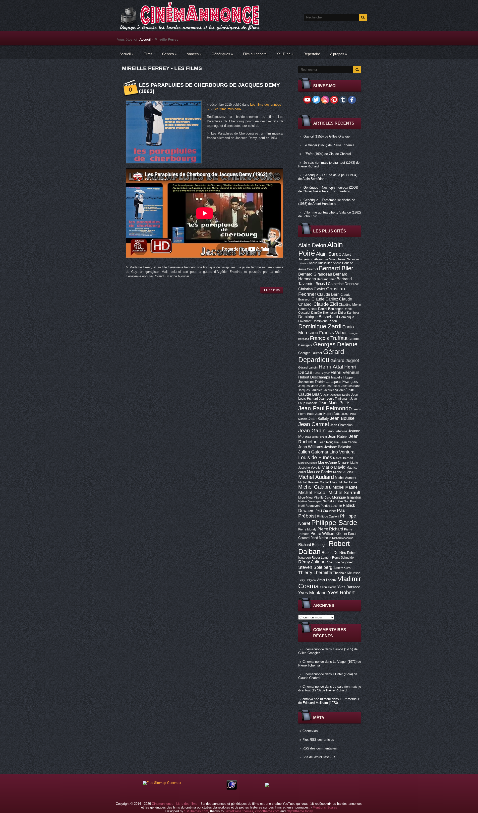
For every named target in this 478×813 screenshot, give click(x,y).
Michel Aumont (345, 478)
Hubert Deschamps (314, 377)
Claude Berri (328, 294)
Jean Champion (341, 425)
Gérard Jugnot (344, 360)
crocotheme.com (267, 811)
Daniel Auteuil (307, 309)
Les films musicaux (227, 109)
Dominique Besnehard (318, 316)
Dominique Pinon (324, 321)
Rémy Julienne (313, 561)
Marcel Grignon (307, 462)
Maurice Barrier (319, 472)
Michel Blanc (329, 482)
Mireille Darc (322, 497)
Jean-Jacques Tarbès (336, 394)
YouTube (285, 54)
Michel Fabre (348, 482)
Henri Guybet (321, 372)
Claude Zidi (325, 304)
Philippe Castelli (328, 516)
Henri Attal (331, 367)
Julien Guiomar (313, 451)
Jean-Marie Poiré (334, 402)
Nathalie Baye (333, 501)
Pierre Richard (330, 529)
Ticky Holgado (307, 580)
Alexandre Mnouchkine (330, 259)
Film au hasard (255, 54)
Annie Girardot (308, 269)
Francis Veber (333, 332)
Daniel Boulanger (330, 309)
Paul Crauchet (325, 511)
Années (194, 54)
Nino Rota (350, 501)
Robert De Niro (334, 553)
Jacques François (342, 381)
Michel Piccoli (312, 492)
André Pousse (343, 263)
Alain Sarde (328, 254)
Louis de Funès (315, 457)
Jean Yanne (348, 442)
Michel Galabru (315, 487)
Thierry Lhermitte (315, 572)
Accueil (145, 39)
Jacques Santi (350, 386)
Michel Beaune (308, 482)
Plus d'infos (272, 290)
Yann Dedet (328, 587)
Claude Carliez (324, 299)
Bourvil (321, 284)
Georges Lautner (310, 353)
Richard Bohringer (313, 545)
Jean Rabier (338, 437)
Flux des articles (318, 739)
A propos (338, 54)
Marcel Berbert (343, 458)
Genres (169, 54)
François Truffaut (329, 338)
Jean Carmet (313, 424)
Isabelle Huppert (343, 377)
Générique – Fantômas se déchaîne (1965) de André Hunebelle (326, 202)
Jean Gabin (312, 430)
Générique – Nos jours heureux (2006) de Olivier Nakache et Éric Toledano (328, 189)
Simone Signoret (341, 562)
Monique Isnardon (346, 497)
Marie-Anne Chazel (333, 462)
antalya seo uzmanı (316, 699)
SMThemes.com (196, 811)
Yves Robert (341, 592)
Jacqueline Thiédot (311, 382)
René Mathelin (320, 538)
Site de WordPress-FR (318, 757)
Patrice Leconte (331, 506)
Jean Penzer (319, 436)
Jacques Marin (308, 386)
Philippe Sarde (334, 522)
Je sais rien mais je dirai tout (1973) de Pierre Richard (329, 688)
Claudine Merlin (350, 304)
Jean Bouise (342, 418)
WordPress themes (239, 811)
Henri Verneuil (345, 372)
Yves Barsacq (348, 587)
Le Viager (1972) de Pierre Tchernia (328, 145)
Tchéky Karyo (342, 568)
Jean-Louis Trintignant (334, 398)
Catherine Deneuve (343, 284)
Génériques (222, 54)
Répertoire (311, 54)
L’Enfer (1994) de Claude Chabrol (327, 154)
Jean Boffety (318, 419)
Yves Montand (312, 592)
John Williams (310, 446)
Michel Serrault (344, 492)
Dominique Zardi (319, 326)
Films (148, 54)
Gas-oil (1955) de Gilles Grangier (327, 136)
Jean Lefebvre (337, 431)
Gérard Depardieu (321, 356)
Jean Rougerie (329, 442)
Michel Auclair (343, 472)
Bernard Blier (336, 268)
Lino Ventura (342, 451)
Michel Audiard (316, 477)
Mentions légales (325, 807)
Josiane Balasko (337, 447)
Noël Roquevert (309, 506)
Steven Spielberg (315, 567)
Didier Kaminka (348, 312)
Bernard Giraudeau (315, 274)
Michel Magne (345, 487)
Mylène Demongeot (310, 501)
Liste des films (186, 804)
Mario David (334, 467)
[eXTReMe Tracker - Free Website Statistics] (232, 788)
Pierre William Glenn (328, 533)
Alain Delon (312, 245)
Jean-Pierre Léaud (328, 414)
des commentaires (319, 748)
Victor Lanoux (327, 580)
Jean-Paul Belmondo (325, 408)
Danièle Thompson (324, 312)
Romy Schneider (343, 557)
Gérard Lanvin (308, 367)
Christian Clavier (311, 289)
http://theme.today (300, 811)
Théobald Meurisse (346, 573)
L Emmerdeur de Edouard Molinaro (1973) (328, 701)
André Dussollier (320, 263)
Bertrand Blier (326, 279)
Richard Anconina (342, 537)
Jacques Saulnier (310, 390)
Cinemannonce (313, 649)
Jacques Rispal (329, 386)
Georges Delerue (335, 344)
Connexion (310, 731)
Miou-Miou (305, 497)
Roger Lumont (321, 557)
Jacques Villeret (334, 390)
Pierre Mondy (307, 529)
